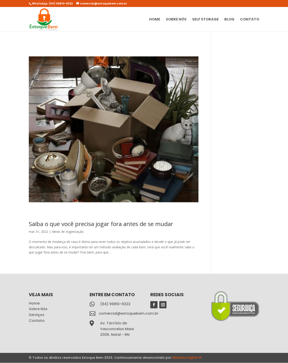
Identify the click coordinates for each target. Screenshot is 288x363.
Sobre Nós (176, 20)
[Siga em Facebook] (154, 304)
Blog (229, 20)
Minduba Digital (186, 357)
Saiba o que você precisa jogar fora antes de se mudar (101, 224)
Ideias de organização (68, 231)
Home (154, 20)
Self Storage (205, 20)
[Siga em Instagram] (162, 304)
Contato (249, 20)
